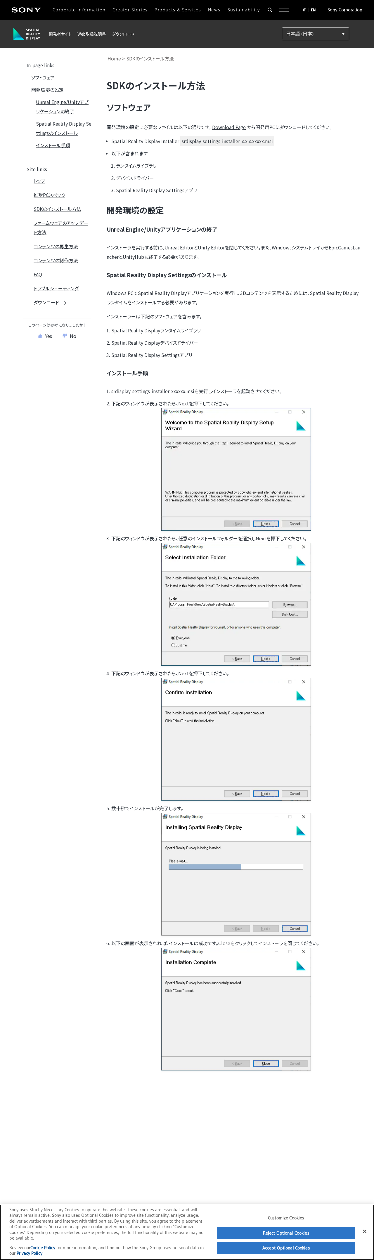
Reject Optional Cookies (286, 1233)
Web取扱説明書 (91, 34)
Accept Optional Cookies (286, 1247)
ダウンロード (123, 34)
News (214, 10)
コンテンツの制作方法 (56, 260)
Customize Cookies (286, 1217)
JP (304, 10)
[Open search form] (270, 10)
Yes (48, 335)
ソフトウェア (43, 77)
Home (114, 58)
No (73, 335)
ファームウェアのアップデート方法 (61, 227)
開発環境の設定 (47, 89)
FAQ (38, 274)
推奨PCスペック (49, 194)
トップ (39, 180)
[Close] (364, 1231)
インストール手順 (53, 145)
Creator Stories (130, 10)
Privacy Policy (29, 1253)
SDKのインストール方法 (57, 208)
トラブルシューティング (56, 288)
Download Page (229, 127)
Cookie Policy (43, 1247)
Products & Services (178, 10)
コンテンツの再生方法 (56, 246)
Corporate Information (79, 10)
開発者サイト (60, 34)
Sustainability (244, 10)
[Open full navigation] (284, 10)
